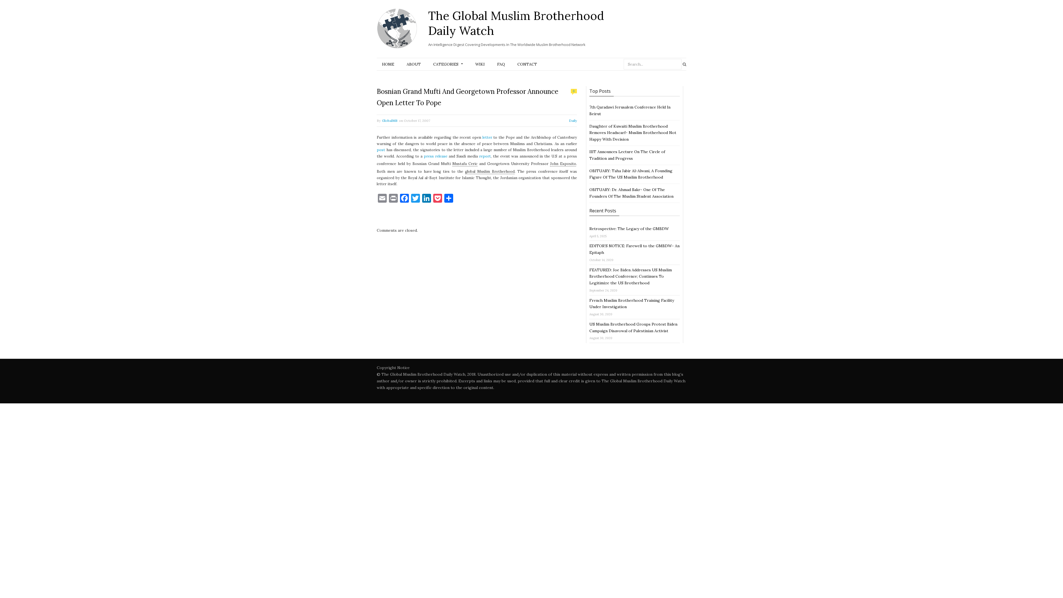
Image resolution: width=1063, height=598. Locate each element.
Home (388, 64)
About (414, 64)
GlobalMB (390, 120)
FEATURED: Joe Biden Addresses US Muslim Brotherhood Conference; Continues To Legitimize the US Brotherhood (630, 276)
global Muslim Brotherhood (490, 171)
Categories (445, 64)
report (485, 156)
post (381, 150)
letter (487, 137)
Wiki (480, 64)
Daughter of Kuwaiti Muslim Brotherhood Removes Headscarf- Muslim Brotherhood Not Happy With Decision (632, 133)
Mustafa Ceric (465, 163)
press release (435, 156)
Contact (527, 64)
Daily (573, 120)
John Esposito (563, 163)
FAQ (501, 64)
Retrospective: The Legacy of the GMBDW (629, 228)
